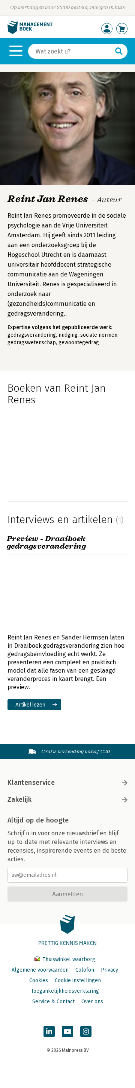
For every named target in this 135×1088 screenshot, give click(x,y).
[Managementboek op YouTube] (67, 1031)
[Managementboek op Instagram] (86, 1031)
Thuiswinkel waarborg (68, 959)
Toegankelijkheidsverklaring (65, 991)
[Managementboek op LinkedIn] (49, 1031)
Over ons (92, 1001)
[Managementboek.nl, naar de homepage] (30, 32)
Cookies (38, 980)
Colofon (84, 970)
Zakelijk (20, 799)
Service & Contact (53, 1001)
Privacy (109, 970)
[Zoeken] (119, 51)
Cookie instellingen (78, 980)
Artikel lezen (30, 704)
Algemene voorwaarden (40, 970)
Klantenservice (31, 782)
